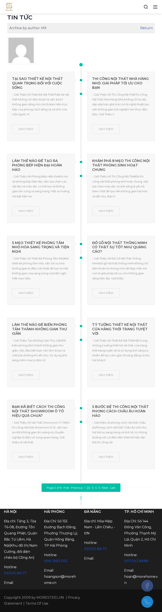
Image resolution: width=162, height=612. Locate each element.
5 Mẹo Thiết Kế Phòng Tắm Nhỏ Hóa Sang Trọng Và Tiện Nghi (40, 247)
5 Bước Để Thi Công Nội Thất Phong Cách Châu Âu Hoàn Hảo (120, 411)
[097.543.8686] (147, 602)
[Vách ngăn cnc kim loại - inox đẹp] (9, 6)
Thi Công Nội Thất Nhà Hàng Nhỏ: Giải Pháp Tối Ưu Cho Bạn (120, 83)
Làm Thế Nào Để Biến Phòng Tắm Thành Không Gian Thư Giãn (39, 329)
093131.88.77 (15, 573)
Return (146, 28)
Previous (77, 487)
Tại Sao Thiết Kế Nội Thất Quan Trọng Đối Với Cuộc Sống (37, 83)
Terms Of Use (37, 603)
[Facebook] (147, 586)
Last (112, 487)
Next (105, 487)
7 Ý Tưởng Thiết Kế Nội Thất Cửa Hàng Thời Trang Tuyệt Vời (120, 329)
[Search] (145, 6)
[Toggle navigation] (155, 6)
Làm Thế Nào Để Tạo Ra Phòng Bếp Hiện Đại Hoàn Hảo (37, 165)
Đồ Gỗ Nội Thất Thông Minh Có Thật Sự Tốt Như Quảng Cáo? (119, 247)
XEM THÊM (26, 129)
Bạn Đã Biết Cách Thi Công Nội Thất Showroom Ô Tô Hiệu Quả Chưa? (38, 411)
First (66, 487)
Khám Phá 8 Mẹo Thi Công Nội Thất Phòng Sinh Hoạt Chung (121, 165)
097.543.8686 (136, 561)
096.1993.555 (55, 561)
